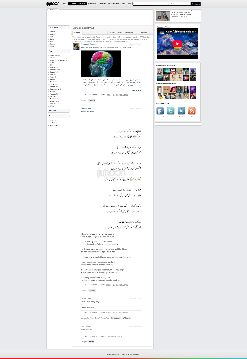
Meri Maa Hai (86, 329)
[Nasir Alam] (173, 99)
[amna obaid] (179, 92)
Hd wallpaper (115, 318)
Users (119, 32)
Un (51, 58)
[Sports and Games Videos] (193, 80)
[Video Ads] (160, 80)
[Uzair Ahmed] (160, 92)
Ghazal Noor (86, 108)
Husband (53, 70)
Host (51, 77)
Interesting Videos (185, 14)
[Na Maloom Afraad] (179, 74)
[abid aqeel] (193, 99)
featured (92, 100)
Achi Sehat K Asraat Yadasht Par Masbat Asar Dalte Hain (106, 47)
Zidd (51, 74)
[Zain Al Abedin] (166, 92)
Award (52, 91)
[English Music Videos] (166, 80)
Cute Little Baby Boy (90, 302)
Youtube (53, 94)
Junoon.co (53, 123)
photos (91, 342)
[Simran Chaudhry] (160, 99)
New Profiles (129, 32)
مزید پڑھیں (136, 90)
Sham (52, 84)
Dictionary (92, 4)
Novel (52, 82)
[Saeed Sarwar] (193, 92)
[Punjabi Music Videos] (173, 80)
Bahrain (52, 96)
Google (52, 67)
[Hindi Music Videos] (179, 80)
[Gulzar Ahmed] (166, 99)
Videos (52, 34)
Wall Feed (77, 32)
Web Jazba (54, 125)
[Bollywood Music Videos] (186, 80)
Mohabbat (53, 55)
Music (52, 46)
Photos (52, 32)
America (53, 101)
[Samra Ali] (173, 92)
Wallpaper (126, 318)
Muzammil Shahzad (88, 44)
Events (52, 44)
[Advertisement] (100, 17)
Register (144, 32)
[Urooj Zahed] (179, 99)
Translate (102, 4)
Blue (51, 104)
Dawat (52, 72)
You (129, 4)
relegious (92, 290)
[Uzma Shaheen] (186, 92)
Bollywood (53, 87)
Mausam (53, 99)
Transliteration (113, 4)
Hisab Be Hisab (87, 112)
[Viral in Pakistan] (166, 74)
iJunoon (111, 32)
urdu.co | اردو (54, 120)
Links (52, 39)
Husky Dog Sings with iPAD (181, 12)
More (123, 4)
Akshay (52, 79)
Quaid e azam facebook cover (58, 61)
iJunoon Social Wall (77, 4)
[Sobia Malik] (186, 99)
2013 (52, 106)
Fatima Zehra (86, 298)
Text (51, 36)
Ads (51, 41)
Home (64, 4)
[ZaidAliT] (160, 74)
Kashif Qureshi (86, 326)
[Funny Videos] (186, 74)
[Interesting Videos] (193, 74)
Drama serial (54, 89)
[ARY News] (173, 74)
